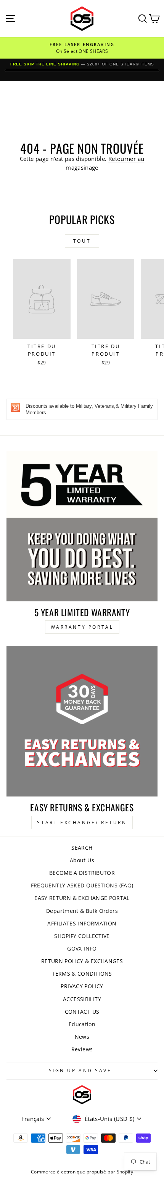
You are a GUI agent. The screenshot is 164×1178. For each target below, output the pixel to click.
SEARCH (81, 847)
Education (82, 1024)
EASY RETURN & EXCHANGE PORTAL (82, 897)
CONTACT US (82, 1011)
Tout (82, 241)
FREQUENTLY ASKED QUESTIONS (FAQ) (82, 885)
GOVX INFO (81, 948)
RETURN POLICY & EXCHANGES (82, 961)
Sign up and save (80, 1070)
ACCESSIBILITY (82, 999)
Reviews (82, 1049)
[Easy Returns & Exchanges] (82, 721)
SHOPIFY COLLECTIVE (82, 936)
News (82, 1036)
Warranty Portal (82, 627)
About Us (82, 860)
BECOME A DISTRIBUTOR (82, 872)
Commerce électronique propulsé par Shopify (82, 1171)
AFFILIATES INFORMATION (81, 923)
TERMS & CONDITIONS (82, 973)
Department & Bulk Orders (82, 910)
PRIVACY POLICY (82, 986)
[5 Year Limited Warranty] (82, 526)
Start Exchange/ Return (82, 822)
